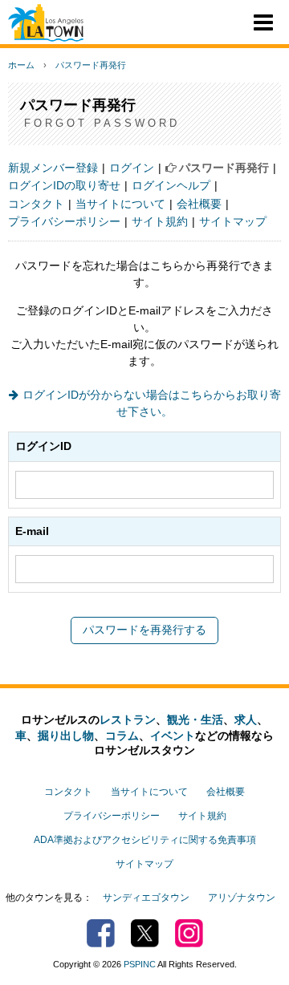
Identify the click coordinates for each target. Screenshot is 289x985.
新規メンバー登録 (53, 167)
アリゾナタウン (241, 897)
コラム (122, 735)
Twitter (145, 933)
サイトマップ (233, 221)
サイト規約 (160, 221)
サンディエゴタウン (146, 897)
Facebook (101, 933)
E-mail (32, 531)
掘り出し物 (66, 735)
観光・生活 (195, 719)
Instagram (189, 933)
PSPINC (140, 964)
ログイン (131, 167)
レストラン (128, 719)
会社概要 (199, 203)
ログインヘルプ (171, 185)
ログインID (43, 446)
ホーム (21, 65)
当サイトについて (120, 203)
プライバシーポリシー (64, 221)
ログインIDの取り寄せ (64, 185)
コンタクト (36, 203)
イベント (172, 735)
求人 (245, 719)
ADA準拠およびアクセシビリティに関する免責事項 (145, 839)
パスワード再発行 (90, 65)
